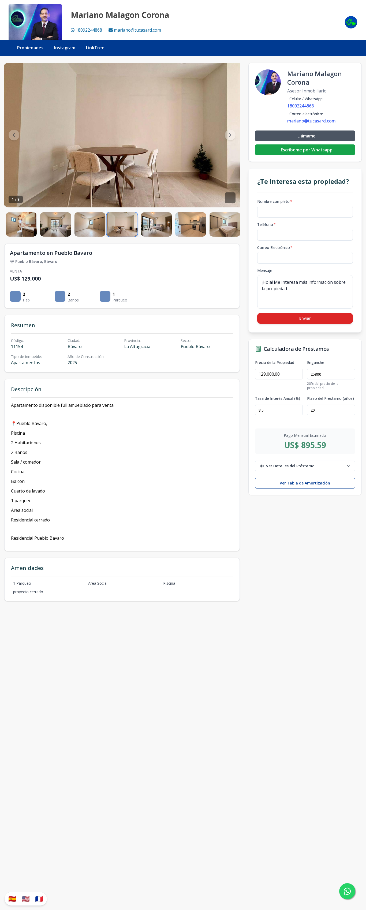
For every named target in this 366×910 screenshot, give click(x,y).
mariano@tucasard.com (137, 30)
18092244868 (89, 30)
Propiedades (30, 48)
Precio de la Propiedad (274, 362)
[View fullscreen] (230, 197)
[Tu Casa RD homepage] (351, 22)
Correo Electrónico (275, 247)
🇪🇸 (12, 898)
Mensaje (264, 270)
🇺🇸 (26, 898)
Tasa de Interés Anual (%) (277, 398)
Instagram (64, 48)
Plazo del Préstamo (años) (330, 398)
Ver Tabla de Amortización (305, 483)
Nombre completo (274, 201)
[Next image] (230, 135)
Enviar (305, 318)
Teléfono (266, 224)
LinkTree (95, 48)
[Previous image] (14, 135)
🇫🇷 (39, 898)
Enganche (315, 362)
